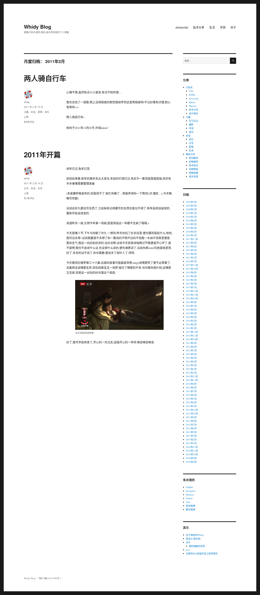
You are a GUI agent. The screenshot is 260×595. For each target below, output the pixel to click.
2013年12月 (192, 331)
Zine (188, 502)
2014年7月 (191, 305)
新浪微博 (190, 505)
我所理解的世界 (197, 546)
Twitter (189, 498)
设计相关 (193, 113)
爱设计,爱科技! (193, 538)
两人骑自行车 (45, 78)
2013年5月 (191, 357)
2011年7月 (191, 424)
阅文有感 (193, 176)
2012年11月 (192, 380)
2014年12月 (192, 291)
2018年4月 (191, 227)
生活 (212, 27)
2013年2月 (191, 369)
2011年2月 (191, 439)
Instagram (190, 490)
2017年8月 (191, 246)
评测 (223, 27)
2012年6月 (191, 394)
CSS (191, 91)
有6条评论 (29, 121)
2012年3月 (191, 406)
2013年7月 (191, 350)
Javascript (181, 27)
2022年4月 (191, 205)
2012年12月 (192, 376)
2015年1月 (191, 287)
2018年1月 (191, 235)
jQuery (192, 102)
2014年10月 (192, 298)
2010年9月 (191, 458)
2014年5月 (191, 313)
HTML (192, 94)
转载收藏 (193, 172)
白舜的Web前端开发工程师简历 (202, 553)
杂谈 (33, 111)
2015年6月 (191, 272)
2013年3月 (191, 365)
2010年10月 (192, 454)
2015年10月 (192, 268)
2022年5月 (191, 201)
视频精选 (193, 169)
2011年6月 (191, 428)
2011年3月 (191, 435)
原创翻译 (193, 157)
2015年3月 (191, 279)
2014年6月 (191, 309)
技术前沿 (193, 165)
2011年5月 (191, 432)
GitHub (189, 487)
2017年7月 (191, 250)
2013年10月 (192, 339)
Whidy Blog (37, 26)
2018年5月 (191, 224)
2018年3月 (191, 231)
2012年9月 (191, 383)
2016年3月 (191, 261)
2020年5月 (191, 209)
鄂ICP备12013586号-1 (50, 578)
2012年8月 (191, 387)
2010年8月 (191, 461)
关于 (233, 27)
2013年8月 (191, 346)
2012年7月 (191, 391)
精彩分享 (190, 154)
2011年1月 (191, 443)
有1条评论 (29, 198)
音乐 (47, 111)
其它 (191, 139)
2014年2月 (191, 324)
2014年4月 (191, 317)
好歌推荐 (193, 161)
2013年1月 (191, 372)
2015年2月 (191, 283)
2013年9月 (191, 343)
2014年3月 (191, 320)
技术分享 (198, 27)
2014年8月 (191, 302)
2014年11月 (192, 294)
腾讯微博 (190, 509)
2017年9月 (191, 242)
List (188, 549)
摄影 (191, 124)
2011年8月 (191, 420)
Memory (190, 494)
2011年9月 (191, 417)
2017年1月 (191, 257)
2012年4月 (191, 402)
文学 (26, 188)
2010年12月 (192, 446)
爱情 (40, 111)
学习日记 (193, 120)
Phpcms (192, 105)
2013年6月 (191, 354)
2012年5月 (191, 398)
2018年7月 (191, 216)
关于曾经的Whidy (195, 534)
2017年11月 (192, 239)
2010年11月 (192, 450)
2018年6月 (191, 220)
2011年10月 (192, 413)
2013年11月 (192, 335)
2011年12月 (192, 409)
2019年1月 (191, 213)
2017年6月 (191, 253)
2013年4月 (191, 361)
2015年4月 (191, 276)
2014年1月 (191, 328)
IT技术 (189, 87)
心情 (26, 116)
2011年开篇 (42, 154)
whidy (27, 102)
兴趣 (26, 111)
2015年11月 (192, 265)
